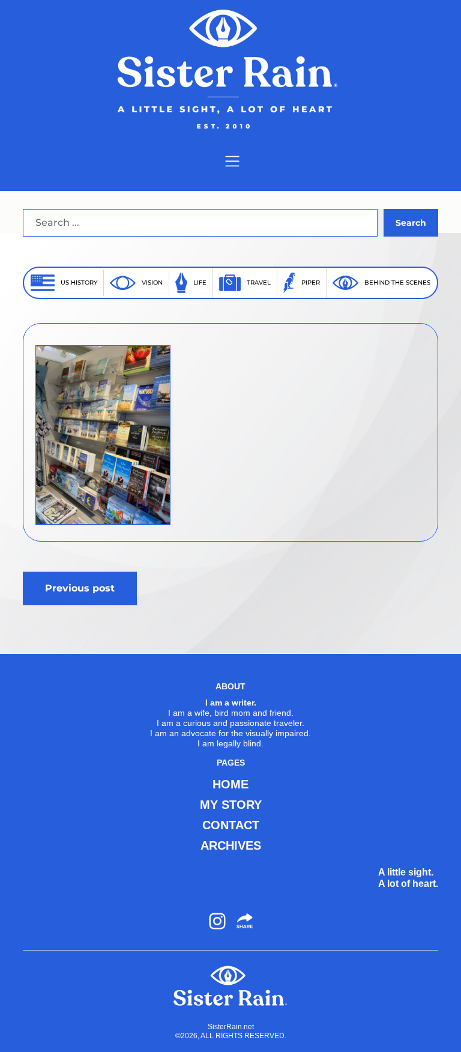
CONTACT (230, 825)
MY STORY (231, 804)
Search (411, 222)
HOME (230, 784)
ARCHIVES (230, 845)
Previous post (80, 588)
